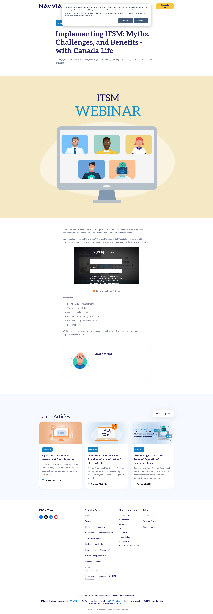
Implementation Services (95, 544)
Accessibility (124, 541)
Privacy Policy (124, 537)
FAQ (120, 528)
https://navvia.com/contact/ (75, 334)
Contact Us (123, 533)
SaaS (101, 609)
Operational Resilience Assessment (99, 533)
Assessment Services (93, 538)
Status (121, 524)
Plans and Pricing (149, 521)
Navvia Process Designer (95, 527)
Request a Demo (165, 6)
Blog (87, 515)
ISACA (120, 604)
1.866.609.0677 (149, 515)
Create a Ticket (124, 515)
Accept (125, 20)
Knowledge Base (125, 520)
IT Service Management (94, 562)
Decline (140, 20)
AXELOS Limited (74, 601)
